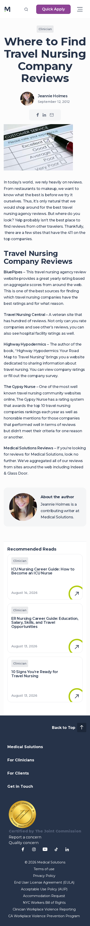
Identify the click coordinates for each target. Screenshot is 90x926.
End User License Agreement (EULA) (44, 882)
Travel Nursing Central (24, 314)
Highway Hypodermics (25, 344)
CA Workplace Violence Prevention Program (44, 916)
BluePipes (13, 272)
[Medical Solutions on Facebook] (37, 115)
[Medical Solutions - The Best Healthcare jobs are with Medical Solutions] (7, 9)
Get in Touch (20, 786)
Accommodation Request (44, 896)
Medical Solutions (25, 747)
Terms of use (44, 869)
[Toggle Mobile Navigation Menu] (79, 9)
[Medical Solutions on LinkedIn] (44, 115)
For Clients (18, 773)
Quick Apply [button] (53, 9)
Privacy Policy (44, 876)
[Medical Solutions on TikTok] (56, 849)
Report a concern (25, 837)
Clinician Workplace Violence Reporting (44, 909)
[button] (26, 9)
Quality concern (24, 843)
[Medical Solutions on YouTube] (45, 849)
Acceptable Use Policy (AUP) (44, 889)
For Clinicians (20, 760)
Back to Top (63, 727)
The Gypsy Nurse (20, 386)
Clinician (45, 29)
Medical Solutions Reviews (28, 448)
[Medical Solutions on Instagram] (34, 849)
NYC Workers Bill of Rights (44, 903)
